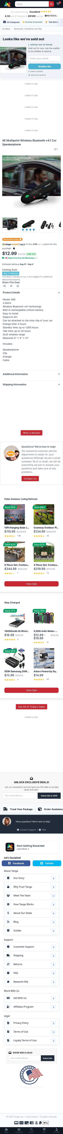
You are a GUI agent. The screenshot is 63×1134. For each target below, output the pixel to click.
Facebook (18, 863)
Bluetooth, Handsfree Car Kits (28, 29)
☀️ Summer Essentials (32, 22)
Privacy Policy (20, 1023)
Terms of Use (20, 1031)
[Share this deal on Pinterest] (18, 286)
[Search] (51, 4)
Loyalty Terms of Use (24, 1040)
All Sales (6, 29)
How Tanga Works (23, 904)
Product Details (11, 292)
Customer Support (23, 946)
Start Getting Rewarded (30, 845)
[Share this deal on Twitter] (12, 286)
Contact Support (28, 829)
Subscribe (47, 1058)
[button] (14, 248)
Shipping (18, 955)
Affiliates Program (23, 1006)
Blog (15, 921)
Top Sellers (52, 22)
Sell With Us (20, 998)
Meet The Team (21, 895)
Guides (17, 930)
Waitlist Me (44, 66)
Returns (17, 964)
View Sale (31, 583)
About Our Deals (22, 913)
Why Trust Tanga (22, 886)
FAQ (44, 829)
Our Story (18, 878)
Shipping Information (14, 384)
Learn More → (23, 849)
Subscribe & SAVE (49, 795)
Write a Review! (31, 432)
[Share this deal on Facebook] (5, 286)
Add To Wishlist (10, 273)
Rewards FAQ (20, 981)
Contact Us (30, 478)
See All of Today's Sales (31, 706)
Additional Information (15, 374)
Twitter (49, 863)
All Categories (13, 22)
